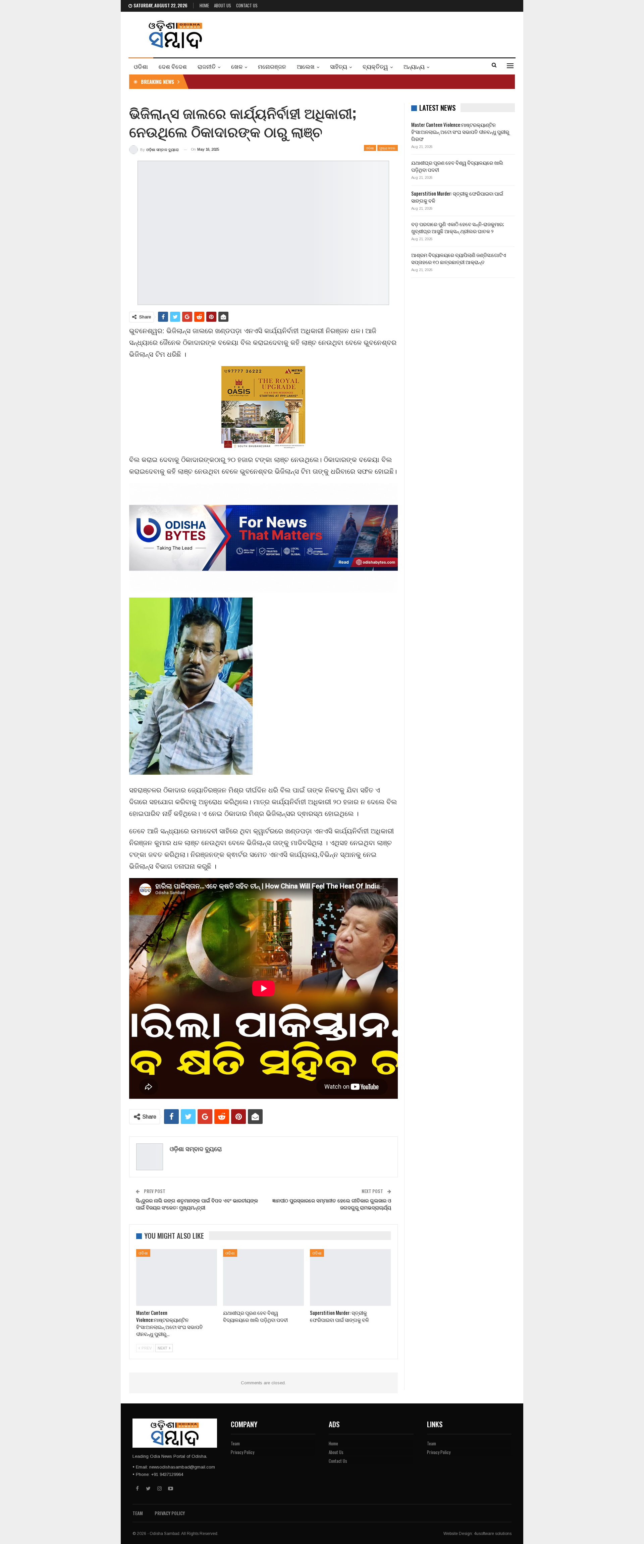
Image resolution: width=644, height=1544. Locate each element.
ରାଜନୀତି (207, 66)
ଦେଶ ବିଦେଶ (173, 66)
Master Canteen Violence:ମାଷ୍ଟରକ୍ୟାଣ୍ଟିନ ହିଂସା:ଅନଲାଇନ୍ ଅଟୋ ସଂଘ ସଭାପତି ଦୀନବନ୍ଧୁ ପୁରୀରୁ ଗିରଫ (460, 131)
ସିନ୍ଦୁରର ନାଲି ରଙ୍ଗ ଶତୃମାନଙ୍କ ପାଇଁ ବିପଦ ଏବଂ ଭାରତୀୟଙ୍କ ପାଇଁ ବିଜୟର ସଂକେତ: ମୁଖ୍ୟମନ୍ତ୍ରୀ (197, 1203)
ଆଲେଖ (306, 66)
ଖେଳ (237, 66)
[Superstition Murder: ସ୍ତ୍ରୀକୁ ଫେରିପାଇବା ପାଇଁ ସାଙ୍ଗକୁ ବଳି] (350, 1277)
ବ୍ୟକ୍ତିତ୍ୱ (375, 66)
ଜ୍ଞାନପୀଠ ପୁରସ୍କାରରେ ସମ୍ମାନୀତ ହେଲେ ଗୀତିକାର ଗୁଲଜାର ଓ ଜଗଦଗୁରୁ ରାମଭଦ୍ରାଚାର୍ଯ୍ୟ (331, 1203)
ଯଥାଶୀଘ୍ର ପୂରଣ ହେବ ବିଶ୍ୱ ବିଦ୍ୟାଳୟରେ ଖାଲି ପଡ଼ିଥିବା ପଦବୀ (457, 166)
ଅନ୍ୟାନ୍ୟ (414, 66)
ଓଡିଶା (141, 66)
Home (204, 5)
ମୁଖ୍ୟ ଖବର (387, 147)
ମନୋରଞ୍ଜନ (272, 66)
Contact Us (247, 5)
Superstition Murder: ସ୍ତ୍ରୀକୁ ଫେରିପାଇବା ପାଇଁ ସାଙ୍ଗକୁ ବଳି (457, 197)
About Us (222, 5)
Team (235, 1443)
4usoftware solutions (493, 1533)
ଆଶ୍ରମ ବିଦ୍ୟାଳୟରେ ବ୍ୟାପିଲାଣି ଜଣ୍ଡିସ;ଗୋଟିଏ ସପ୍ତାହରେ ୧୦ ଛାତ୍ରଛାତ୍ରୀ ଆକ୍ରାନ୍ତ (458, 258)
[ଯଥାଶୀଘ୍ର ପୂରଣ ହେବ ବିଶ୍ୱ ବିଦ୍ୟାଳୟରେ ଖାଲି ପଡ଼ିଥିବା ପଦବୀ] (263, 1277)
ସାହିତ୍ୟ (338, 66)
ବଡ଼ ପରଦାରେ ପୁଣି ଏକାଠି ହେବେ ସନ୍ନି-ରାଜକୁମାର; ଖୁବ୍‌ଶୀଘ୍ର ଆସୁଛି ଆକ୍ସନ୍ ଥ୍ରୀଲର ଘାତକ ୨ (457, 227)
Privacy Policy (242, 1452)
